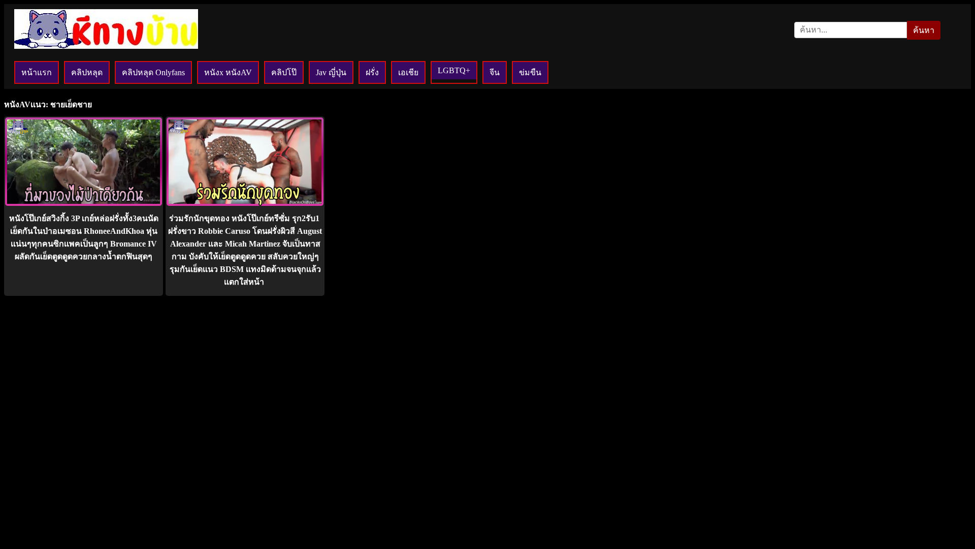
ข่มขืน (530, 72)
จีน (495, 72)
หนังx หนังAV (228, 72)
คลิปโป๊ (284, 72)
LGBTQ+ (454, 70)
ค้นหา (923, 30)
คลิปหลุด (87, 72)
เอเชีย (408, 72)
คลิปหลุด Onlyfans (153, 72)
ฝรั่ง (372, 72)
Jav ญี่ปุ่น (331, 72)
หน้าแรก (36, 72)
